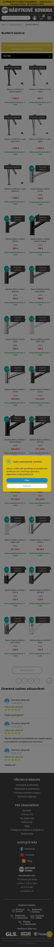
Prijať (27, 480)
